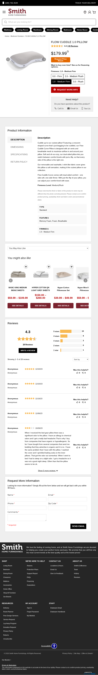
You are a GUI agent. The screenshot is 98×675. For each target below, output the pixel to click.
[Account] (89, 12)
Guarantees (31, 585)
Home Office (7, 589)
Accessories (7, 585)
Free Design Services (10, 616)
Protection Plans (32, 569)
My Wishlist (31, 616)
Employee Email (56, 608)
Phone (11, 503)
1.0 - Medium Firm (61, 81)
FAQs (29, 577)
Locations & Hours (56, 566)
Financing (30, 581)
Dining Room (52, 30)
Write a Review (28, 350)
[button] (4, 12)
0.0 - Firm (57, 76)
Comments (13, 512)
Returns (29, 566)
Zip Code (52, 503)
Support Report (32, 573)
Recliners (37, 30)
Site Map (77, 653)
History (76, 573)
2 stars (56, 346)
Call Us (60, 108)
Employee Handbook (57, 612)
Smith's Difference (80, 566)
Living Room (22, 30)
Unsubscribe (7, 639)
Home (7, 36)
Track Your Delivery (85, 3)
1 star (55, 350)
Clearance (7, 577)
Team (76, 569)
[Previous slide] (11, 280)
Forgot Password (33, 612)
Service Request (9, 619)
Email (51, 495)
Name (11, 495)
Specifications (19, 154)
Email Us (74, 108)
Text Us (87, 108)
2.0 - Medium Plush (74, 76)
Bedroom (68, 30)
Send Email (78, 526)
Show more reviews (47, 471)
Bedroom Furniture (17, 36)
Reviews (77, 577)
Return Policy (19, 162)
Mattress (8, 30)
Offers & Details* (87, 653)
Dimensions (17, 147)
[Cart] (94, 12)
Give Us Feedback (56, 573)
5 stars (56, 331)
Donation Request (9, 627)
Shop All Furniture (9, 593)
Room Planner (8, 612)
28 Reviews (73, 46)
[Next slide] (85, 280)
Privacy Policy (8, 631)
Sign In (29, 608)
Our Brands (7, 597)
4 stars (56, 336)
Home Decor (82, 30)
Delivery (6, 608)
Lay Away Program (9, 623)
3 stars (56, 341)
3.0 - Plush (78, 81)
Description (18, 140)
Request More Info (67, 89)
